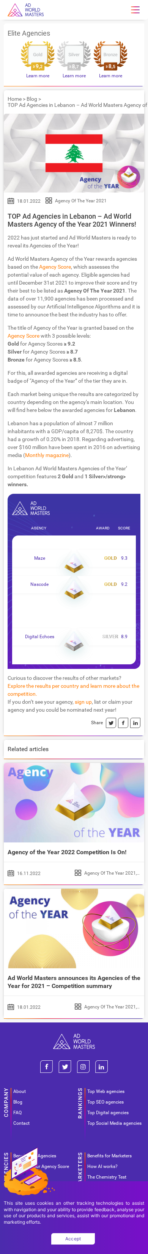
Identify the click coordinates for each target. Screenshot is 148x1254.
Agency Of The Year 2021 (81, 201)
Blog (32, 99)
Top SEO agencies (105, 1102)
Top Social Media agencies (114, 1123)
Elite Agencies (29, 33)
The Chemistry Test (106, 1177)
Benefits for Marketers (109, 1156)
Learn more (37, 75)
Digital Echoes (39, 636)
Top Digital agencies (108, 1112)
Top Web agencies (105, 1091)
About (19, 1091)
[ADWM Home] (74, 1037)
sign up (83, 702)
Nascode (39, 584)
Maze (39, 558)
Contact (21, 1123)
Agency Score (55, 267)
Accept (73, 1238)
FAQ (17, 1112)
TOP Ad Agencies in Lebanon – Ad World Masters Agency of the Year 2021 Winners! (72, 220)
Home (15, 99)
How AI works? (102, 1166)
